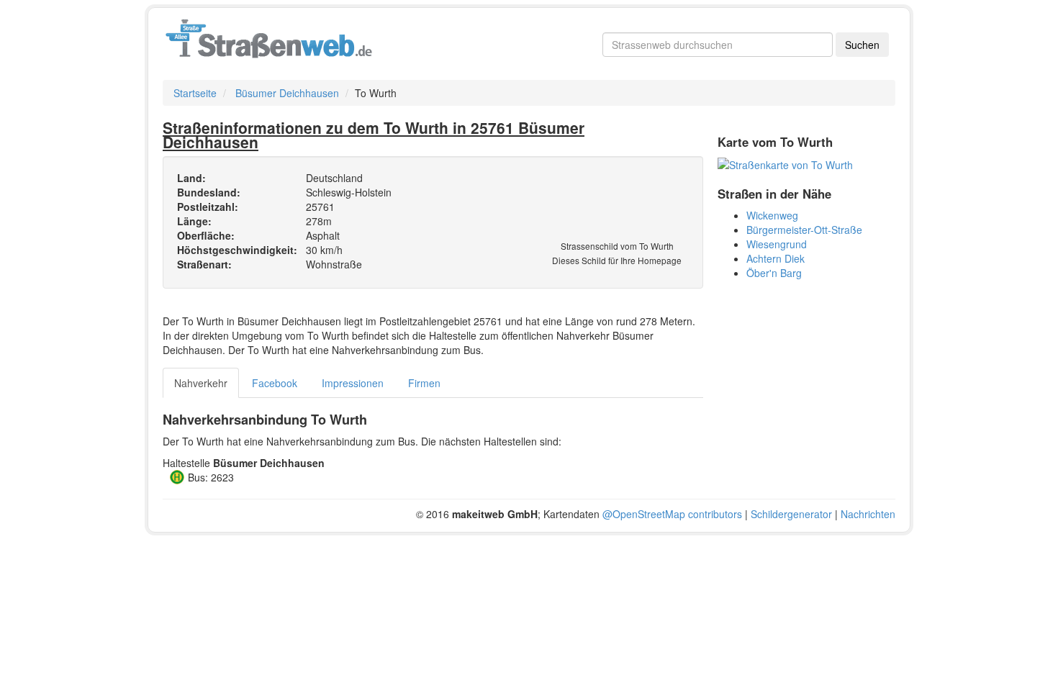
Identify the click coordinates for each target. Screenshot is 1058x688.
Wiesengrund (776, 244)
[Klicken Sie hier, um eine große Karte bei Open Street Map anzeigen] (785, 163)
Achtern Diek (775, 258)
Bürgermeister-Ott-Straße (804, 229)
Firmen (424, 383)
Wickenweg (772, 215)
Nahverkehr (200, 383)
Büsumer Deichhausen (287, 93)
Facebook (274, 383)
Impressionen (353, 383)
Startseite (195, 93)
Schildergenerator (791, 514)
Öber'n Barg (774, 273)
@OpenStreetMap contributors (672, 514)
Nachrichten (868, 514)
